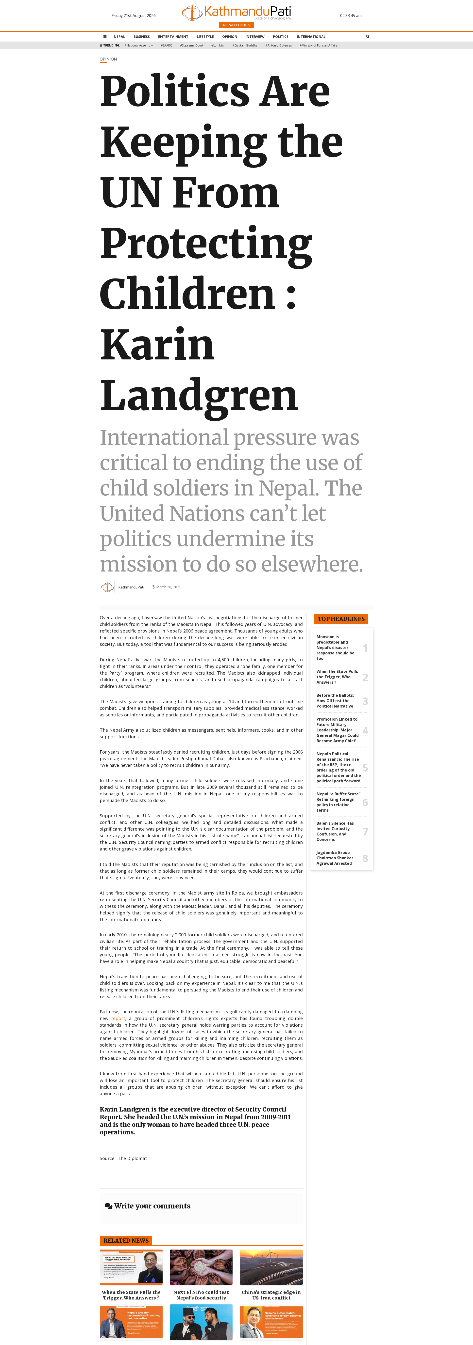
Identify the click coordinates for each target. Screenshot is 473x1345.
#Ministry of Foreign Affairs (319, 45)
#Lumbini (217, 45)
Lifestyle (205, 36)
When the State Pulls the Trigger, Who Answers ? (131, 1295)
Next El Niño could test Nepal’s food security (201, 1295)
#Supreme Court (191, 45)
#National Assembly (139, 45)
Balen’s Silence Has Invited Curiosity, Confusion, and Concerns (335, 831)
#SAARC (166, 45)
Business (142, 36)
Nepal (119, 36)
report (118, 1018)
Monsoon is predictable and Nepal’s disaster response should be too (336, 647)
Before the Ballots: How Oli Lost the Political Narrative (335, 701)
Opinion (229, 36)
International (311, 36)
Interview (255, 36)
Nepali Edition (236, 25)
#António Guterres (279, 45)
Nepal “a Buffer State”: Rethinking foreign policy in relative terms (339, 802)
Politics (280, 36)
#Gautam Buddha (245, 45)
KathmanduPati (131, 587)
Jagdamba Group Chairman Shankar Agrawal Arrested (335, 858)
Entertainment (173, 36)
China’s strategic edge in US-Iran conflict (271, 1295)
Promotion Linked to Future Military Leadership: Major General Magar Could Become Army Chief (338, 729)
